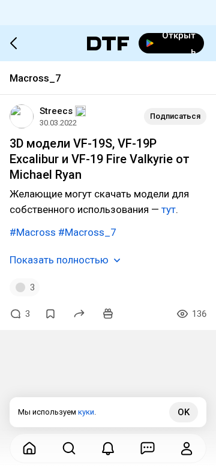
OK (184, 412)
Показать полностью (59, 260)
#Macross (33, 232)
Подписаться (175, 116)
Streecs (56, 111)
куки (86, 411)
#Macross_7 (87, 232)
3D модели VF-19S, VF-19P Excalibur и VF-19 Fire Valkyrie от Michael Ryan (100, 159)
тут (168, 209)
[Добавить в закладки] (50, 313)
